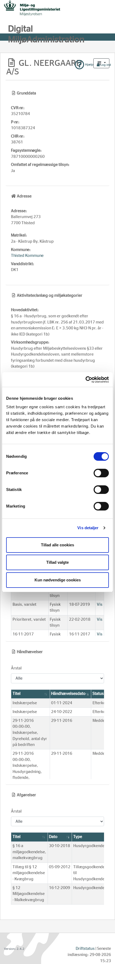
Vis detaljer (87, 527)
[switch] (101, 473)
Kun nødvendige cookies (57, 580)
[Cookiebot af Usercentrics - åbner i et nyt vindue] (85, 379)
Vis (99, 605)
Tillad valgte (57, 562)
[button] (101, 63)
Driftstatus (85, 949)
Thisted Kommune (27, 256)
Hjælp (88, 64)
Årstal (16, 668)
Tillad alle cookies (57, 545)
